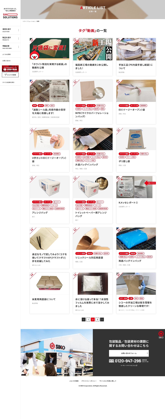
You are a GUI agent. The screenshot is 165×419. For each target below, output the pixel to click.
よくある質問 (6, 54)
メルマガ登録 (73, 381)
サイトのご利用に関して (107, 381)
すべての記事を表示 (8, 82)
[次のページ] (102, 319)
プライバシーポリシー (89, 381)
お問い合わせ (6, 61)
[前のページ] (84, 319)
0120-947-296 (128, 361)
